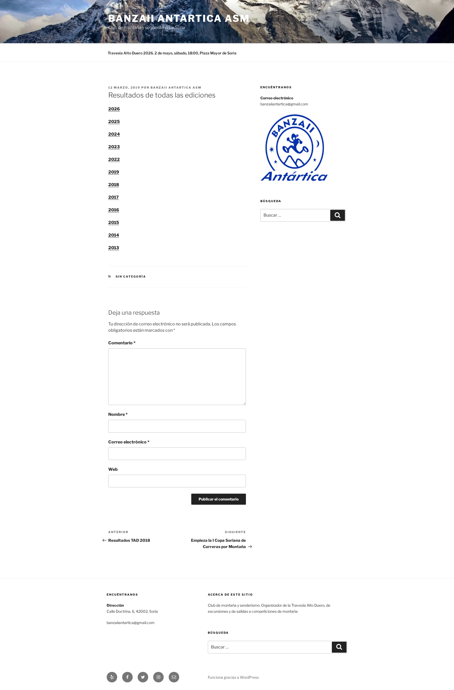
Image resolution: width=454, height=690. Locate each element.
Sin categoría (131, 276)
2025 (114, 121)
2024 (114, 134)
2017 (113, 197)
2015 (113, 222)
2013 (113, 247)
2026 (114, 108)
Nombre (118, 414)
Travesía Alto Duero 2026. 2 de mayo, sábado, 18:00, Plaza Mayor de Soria (172, 53)
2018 (113, 184)
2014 (113, 235)
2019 (113, 172)
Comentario (122, 342)
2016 (113, 209)
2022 (114, 159)
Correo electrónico (128, 441)
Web (113, 469)
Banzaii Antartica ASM (179, 18)
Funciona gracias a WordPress (233, 677)
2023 (114, 146)
